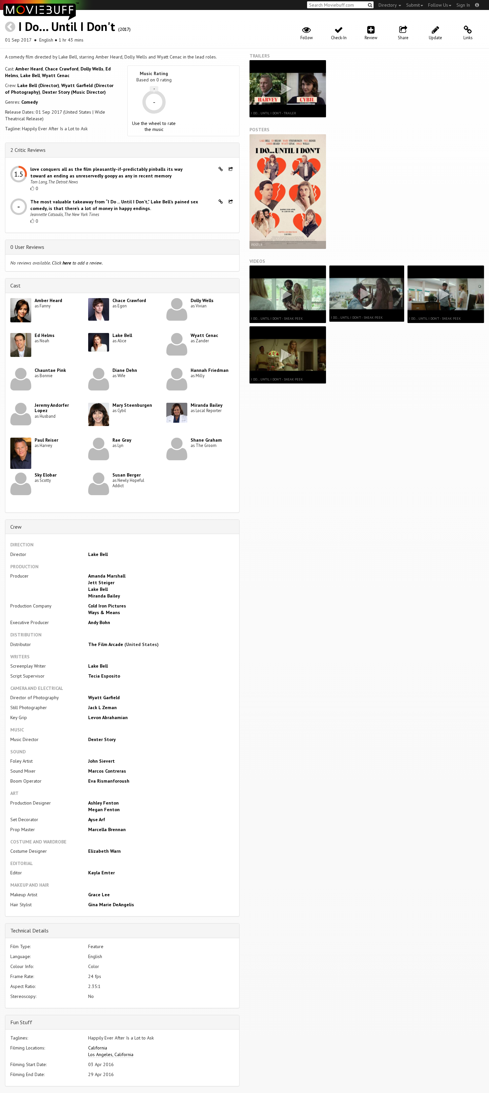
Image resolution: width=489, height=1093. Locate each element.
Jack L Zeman (102, 707)
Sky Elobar (46, 475)
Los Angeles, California (110, 1054)
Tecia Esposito (104, 676)
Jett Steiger (101, 583)
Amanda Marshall (106, 576)
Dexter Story (102, 739)
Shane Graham (206, 440)
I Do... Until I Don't (66, 26)
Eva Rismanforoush (108, 781)
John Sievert (101, 761)
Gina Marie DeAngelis (111, 905)
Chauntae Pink (50, 370)
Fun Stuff (21, 1022)
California (97, 1048)
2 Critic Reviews (28, 150)
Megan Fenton (104, 810)
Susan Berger (126, 475)
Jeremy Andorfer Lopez (52, 408)
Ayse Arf (96, 819)
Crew (16, 526)
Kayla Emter (101, 873)
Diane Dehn (124, 370)
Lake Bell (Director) (38, 85)
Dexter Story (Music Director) (74, 92)
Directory (388, 5)
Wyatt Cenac (56, 75)
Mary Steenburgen (132, 405)
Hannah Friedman (210, 370)
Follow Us (438, 5)
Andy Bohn (99, 622)
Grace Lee (99, 895)
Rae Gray (121, 440)
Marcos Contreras (107, 771)
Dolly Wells (92, 69)
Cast (15, 285)
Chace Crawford (62, 69)
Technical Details (29, 930)
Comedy (29, 102)
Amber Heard (29, 69)
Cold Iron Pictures (107, 606)
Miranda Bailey (207, 405)
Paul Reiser (46, 440)
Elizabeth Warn (104, 851)
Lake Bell (30, 75)
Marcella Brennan (107, 829)
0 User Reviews (27, 247)
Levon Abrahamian (108, 717)
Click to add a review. (77, 263)
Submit (413, 5)
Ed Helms (45, 335)
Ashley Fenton (103, 803)
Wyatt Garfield (104, 698)
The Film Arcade (105, 644)
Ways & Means (104, 612)
